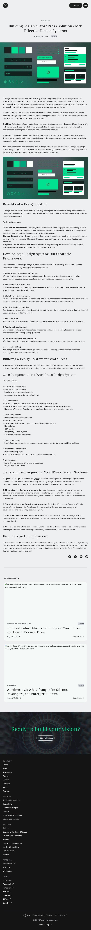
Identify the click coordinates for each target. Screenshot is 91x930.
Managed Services (11, 819)
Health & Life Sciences (12, 843)
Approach (7, 772)
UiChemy (60, 504)
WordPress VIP (9, 863)
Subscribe (7, 880)
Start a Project (46, 738)
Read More (77, 636)
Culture (6, 780)
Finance (6, 839)
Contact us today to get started (17, 551)
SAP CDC (7, 867)
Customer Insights (11, 808)
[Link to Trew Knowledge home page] (5, 5)
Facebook (7, 884)
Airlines (6, 828)
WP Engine (7, 871)
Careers (6, 783)
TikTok (6, 899)
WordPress (26, 624)
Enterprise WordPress (12, 815)
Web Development (14, 624)
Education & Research (12, 835)
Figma (36, 478)
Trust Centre (59, 915)
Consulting (7, 804)
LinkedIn (6, 895)
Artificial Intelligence (11, 800)
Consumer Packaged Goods (15, 832)
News (5, 787)
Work (5, 768)
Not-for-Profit (9, 851)
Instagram (7, 888)
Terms (49, 915)
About (5, 776)
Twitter (6, 891)
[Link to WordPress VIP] (26, 915)
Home (5, 764)
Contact (76, 5)
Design (6, 811)
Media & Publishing (11, 847)
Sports (6, 854)
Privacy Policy (39, 915)
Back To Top (44, 925)
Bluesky (6, 903)
